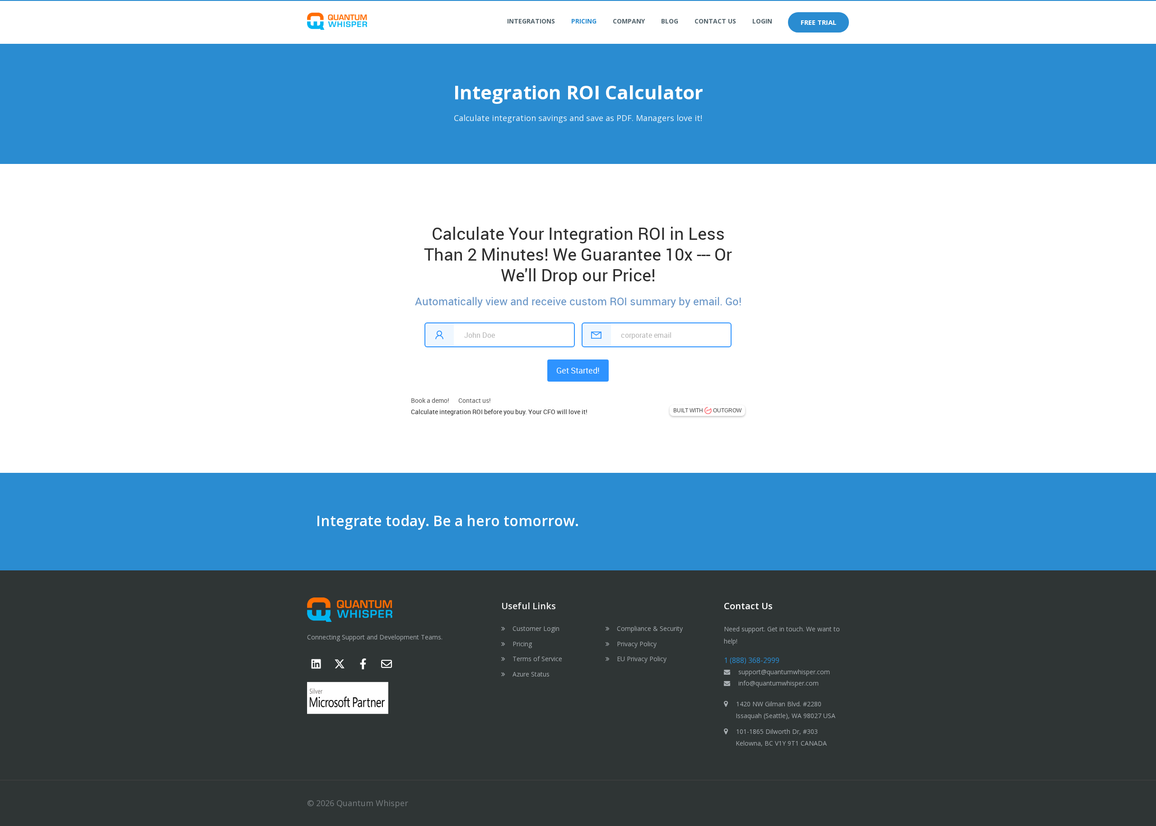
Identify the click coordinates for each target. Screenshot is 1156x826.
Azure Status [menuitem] (531, 674)
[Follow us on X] (340, 664)
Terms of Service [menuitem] (537, 658)
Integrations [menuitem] (531, 21)
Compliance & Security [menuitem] (650, 628)
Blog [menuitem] (669, 21)
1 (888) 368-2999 (751, 660)
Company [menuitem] (629, 21)
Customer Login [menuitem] (536, 628)
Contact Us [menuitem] (715, 21)
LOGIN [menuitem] (762, 21)
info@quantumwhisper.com (778, 683)
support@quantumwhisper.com (784, 671)
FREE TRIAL (818, 22)
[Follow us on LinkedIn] (316, 664)
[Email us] (387, 664)
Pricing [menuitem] (584, 21)
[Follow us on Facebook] (363, 664)
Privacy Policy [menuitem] (637, 643)
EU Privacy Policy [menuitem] (642, 658)
